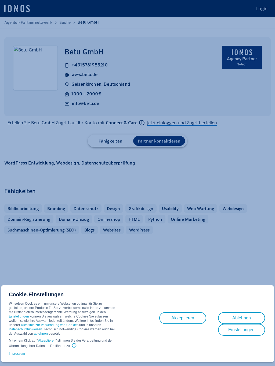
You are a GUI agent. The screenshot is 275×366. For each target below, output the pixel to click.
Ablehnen (241, 318)
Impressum (17, 354)
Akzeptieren (47, 340)
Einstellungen (19, 316)
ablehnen (41, 333)
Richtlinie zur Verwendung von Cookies (49, 325)
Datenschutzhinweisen (25, 329)
